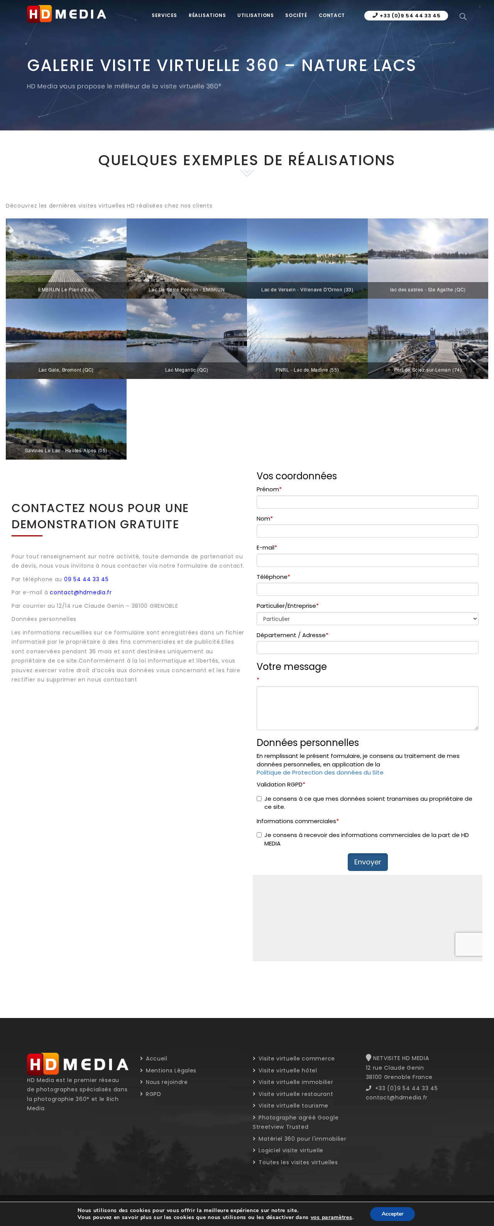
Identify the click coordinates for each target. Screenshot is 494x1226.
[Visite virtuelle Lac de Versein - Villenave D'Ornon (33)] (307, 258)
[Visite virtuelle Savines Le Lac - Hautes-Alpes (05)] (66, 419)
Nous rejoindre (166, 1082)
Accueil (155, 1058)
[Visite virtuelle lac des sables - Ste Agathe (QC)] (428, 258)
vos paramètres (331, 1217)
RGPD (152, 1094)
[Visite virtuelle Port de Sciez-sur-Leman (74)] (428, 338)
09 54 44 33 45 (86, 579)
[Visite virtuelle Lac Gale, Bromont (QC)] (66, 338)
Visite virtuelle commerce (296, 1058)
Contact (332, 15)
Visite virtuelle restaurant (295, 1094)
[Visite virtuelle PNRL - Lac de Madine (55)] (307, 338)
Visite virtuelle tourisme (292, 1105)
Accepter (392, 1214)
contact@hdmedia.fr (81, 592)
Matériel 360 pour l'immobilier (301, 1139)
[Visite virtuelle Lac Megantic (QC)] (187, 338)
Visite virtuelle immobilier (295, 1082)
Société (296, 15)
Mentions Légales (170, 1070)
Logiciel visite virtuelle (290, 1150)
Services (164, 15)
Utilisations (255, 15)
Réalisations (207, 15)
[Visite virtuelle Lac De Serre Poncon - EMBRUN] (187, 258)
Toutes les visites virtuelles (297, 1162)
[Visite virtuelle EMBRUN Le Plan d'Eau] (66, 258)
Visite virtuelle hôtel (287, 1070)
